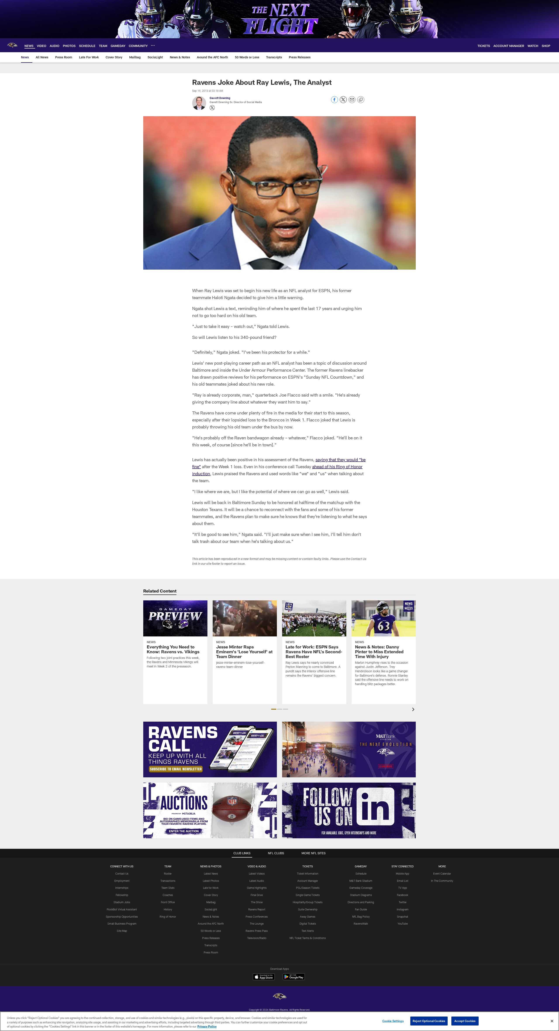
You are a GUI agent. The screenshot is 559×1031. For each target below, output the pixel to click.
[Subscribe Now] (210, 749)
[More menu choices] (153, 45)
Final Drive (257, 894)
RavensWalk (361, 923)
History (168, 909)
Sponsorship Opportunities (122, 916)
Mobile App (402, 873)
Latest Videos (257, 873)
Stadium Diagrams (361, 894)
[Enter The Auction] (210, 810)
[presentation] (414, 710)
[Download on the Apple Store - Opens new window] (264, 977)
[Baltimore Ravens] (279, 997)
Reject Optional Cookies (429, 1020)
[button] (274, 709)
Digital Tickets (308, 923)
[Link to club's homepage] (12, 45)
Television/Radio (256, 937)
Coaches (168, 894)
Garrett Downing (220, 97)
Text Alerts (308, 930)
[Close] (552, 1021)
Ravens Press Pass (257, 930)
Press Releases (211, 937)
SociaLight (211, 909)
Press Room (211, 952)
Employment (121, 880)
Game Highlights (257, 887)
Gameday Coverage (360, 887)
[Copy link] (360, 100)
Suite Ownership (307, 909)
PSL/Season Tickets (307, 887)
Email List (402, 880)
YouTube (403, 923)
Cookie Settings (393, 1020)
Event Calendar (442, 873)
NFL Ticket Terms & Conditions (308, 937)
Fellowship (122, 894)
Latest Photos (211, 880)
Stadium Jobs (122, 902)
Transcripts (210, 945)
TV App (402, 887)
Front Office (168, 902)
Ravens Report (256, 909)
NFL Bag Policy (361, 916)
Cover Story (211, 894)
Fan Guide (361, 909)
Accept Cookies (465, 1020)
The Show (257, 902)
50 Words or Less (211, 930)
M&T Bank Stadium (360, 880)
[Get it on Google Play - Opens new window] (294, 979)
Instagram (403, 909)
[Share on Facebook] (334, 102)
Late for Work (211, 887)
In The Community (442, 880)
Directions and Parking (361, 902)
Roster (168, 873)
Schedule (360, 873)
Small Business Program (121, 923)
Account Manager (307, 880)
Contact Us (121, 873)
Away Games (307, 916)
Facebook (402, 894)
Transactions (167, 880)
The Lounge (257, 923)
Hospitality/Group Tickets (308, 902)
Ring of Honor (168, 916)
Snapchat (402, 916)
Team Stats (167, 887)
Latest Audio (256, 880)
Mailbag (211, 902)
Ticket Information (307, 873)
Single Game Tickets (308, 894)
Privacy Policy (207, 1026)
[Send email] (352, 102)
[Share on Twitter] (343, 102)
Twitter (403, 902)
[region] (279, 1021)
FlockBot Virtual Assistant (122, 909)
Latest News (211, 873)
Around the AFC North (211, 923)
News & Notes (211, 916)
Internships (121, 887)
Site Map (122, 930)
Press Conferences (257, 916)
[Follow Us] (349, 810)
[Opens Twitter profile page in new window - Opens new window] (212, 107)
